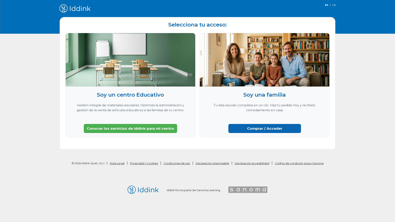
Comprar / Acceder (264, 128)
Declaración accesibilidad (252, 163)
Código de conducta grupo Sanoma (299, 163)
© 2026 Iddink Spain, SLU (88, 163)
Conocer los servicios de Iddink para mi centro (130, 128)
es (326, 4)
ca (334, 4)
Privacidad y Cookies (144, 163)
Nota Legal (117, 163)
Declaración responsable (212, 163)
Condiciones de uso (177, 163)
